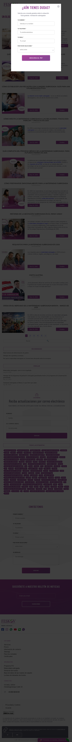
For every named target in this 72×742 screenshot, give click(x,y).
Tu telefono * (22, 28)
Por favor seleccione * (25, 46)
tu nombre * (21, 20)
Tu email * (21, 37)
